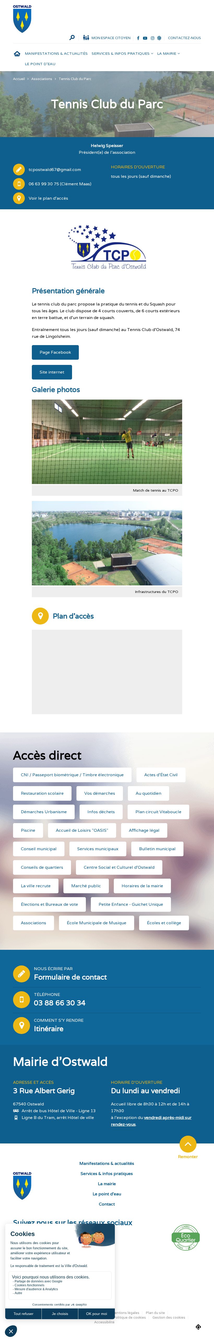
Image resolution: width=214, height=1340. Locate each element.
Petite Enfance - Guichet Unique (131, 904)
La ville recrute (36, 886)
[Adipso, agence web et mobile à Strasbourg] (198, 1327)
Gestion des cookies (168, 1317)
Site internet (52, 372)
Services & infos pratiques (121, 53)
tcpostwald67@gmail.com (55, 169)
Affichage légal (144, 830)
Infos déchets (101, 812)
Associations (33, 923)
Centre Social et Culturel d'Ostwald (119, 867)
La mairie (166, 53)
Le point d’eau (40, 64)
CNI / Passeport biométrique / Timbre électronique (72, 775)
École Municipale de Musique (96, 923)
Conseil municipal (39, 849)
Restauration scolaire (42, 793)
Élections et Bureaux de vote (49, 904)
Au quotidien (148, 793)
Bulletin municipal (157, 849)
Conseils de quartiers (42, 867)
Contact (107, 1204)
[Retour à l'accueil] (22, 19)
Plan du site (155, 1313)
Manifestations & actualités (56, 53)
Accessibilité (104, 1322)
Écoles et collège (164, 923)
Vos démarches (99, 793)
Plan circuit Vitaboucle (158, 812)
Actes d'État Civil (161, 775)
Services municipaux (97, 849)
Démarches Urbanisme (44, 812)
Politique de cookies (129, 1317)
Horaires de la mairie (142, 886)
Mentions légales (125, 1313)
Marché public (86, 886)
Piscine (28, 830)
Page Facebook (55, 352)
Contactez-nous (184, 38)
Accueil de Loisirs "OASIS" (82, 830)
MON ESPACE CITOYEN (111, 38)
